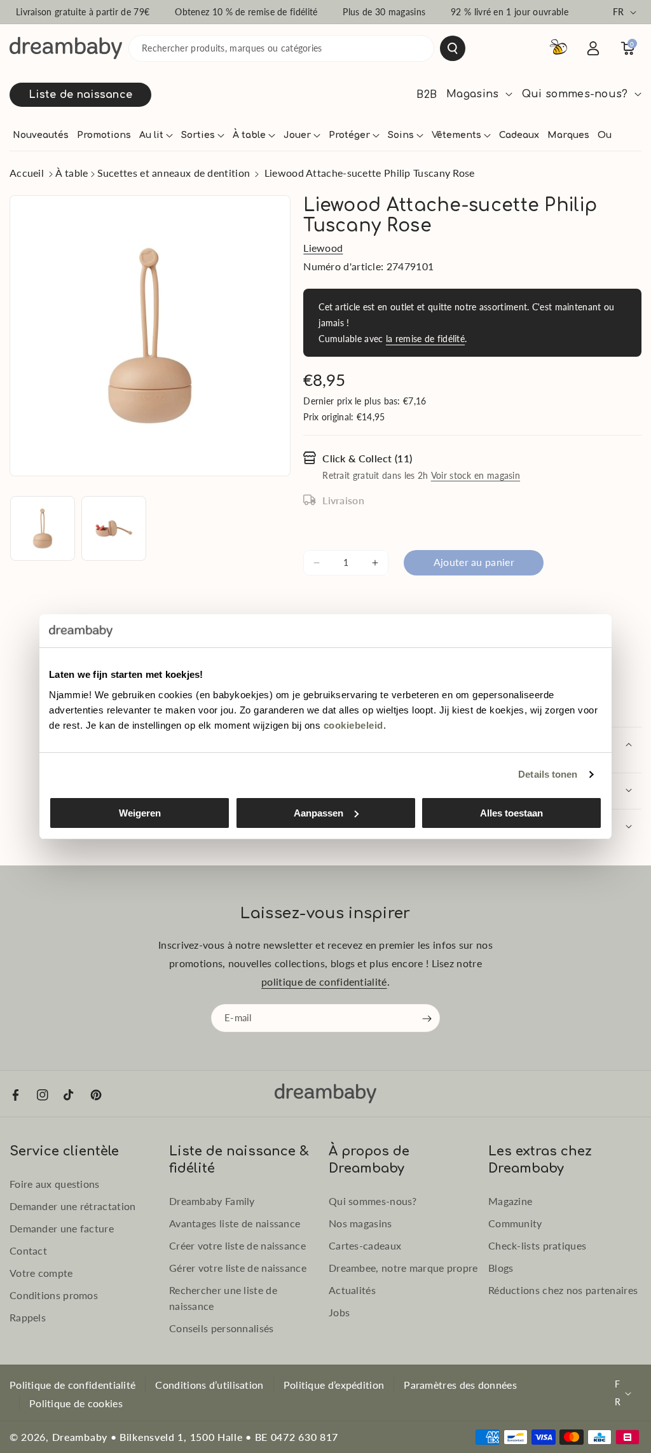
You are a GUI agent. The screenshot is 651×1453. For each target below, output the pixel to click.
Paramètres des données (460, 1385)
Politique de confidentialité (72, 1385)
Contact (28, 1250)
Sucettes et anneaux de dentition (173, 173)
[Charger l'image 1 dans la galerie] (42, 528)
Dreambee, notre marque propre (403, 1268)
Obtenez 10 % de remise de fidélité (246, 11)
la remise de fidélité (425, 338)
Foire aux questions (55, 1184)
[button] (156, 135)
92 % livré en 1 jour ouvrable (509, 11)
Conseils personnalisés (221, 1328)
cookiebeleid (353, 725)
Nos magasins (360, 1223)
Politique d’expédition (334, 1385)
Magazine (510, 1201)
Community (515, 1223)
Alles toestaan (511, 813)
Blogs (501, 1268)
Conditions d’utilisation (209, 1385)
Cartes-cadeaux (365, 1245)
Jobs (339, 1312)
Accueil (27, 173)
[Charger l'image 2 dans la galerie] (113, 528)
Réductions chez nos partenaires (563, 1290)
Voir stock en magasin (475, 475)
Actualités (352, 1290)
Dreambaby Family (212, 1201)
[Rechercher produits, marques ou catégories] (452, 48)
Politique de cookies (76, 1403)
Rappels (28, 1317)
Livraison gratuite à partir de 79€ (82, 11)
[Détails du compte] (593, 48)
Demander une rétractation (73, 1206)
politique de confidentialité (324, 981)
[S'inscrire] (427, 1019)
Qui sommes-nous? (373, 1201)
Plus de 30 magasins (384, 11)
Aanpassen (318, 813)
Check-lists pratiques (537, 1245)
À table (71, 173)
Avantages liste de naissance (234, 1223)
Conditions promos (54, 1295)
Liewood (323, 248)
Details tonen (547, 774)
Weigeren (140, 813)
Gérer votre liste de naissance (237, 1268)
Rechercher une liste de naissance (223, 1298)
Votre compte (41, 1273)
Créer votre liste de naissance (237, 1245)
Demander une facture (62, 1228)
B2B (426, 94)
